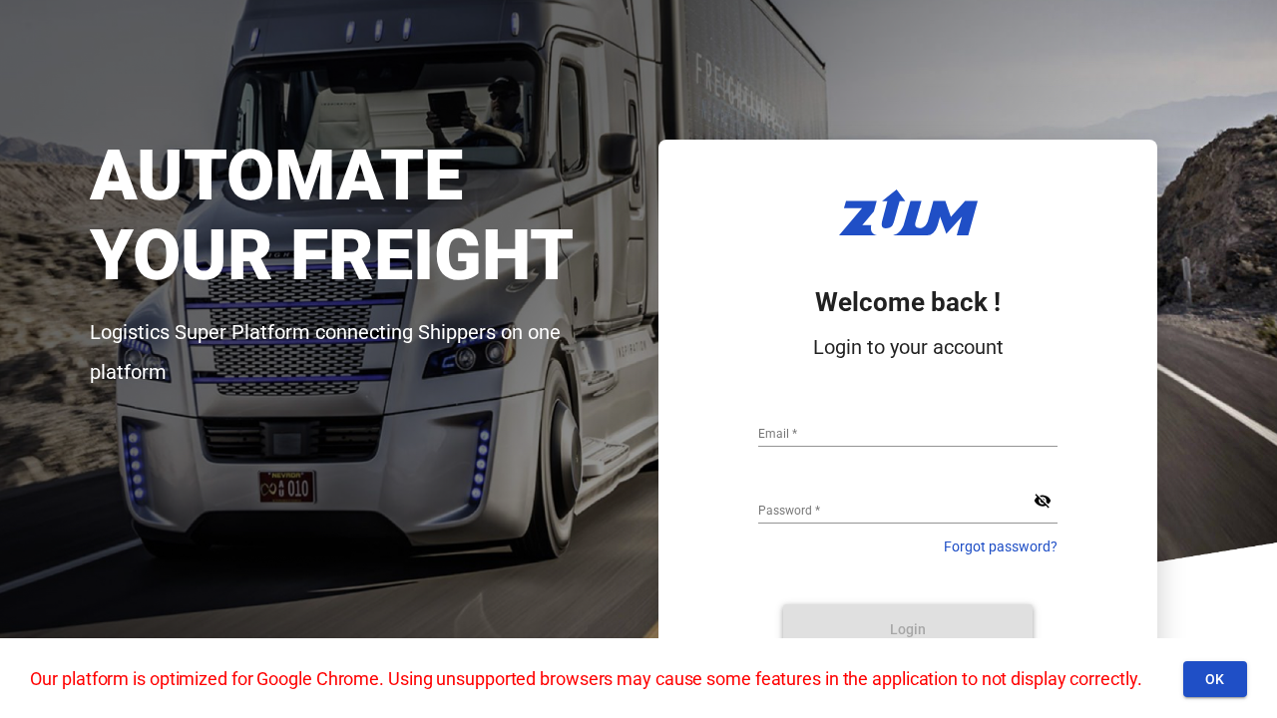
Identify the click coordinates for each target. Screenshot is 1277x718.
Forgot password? (1001, 546)
